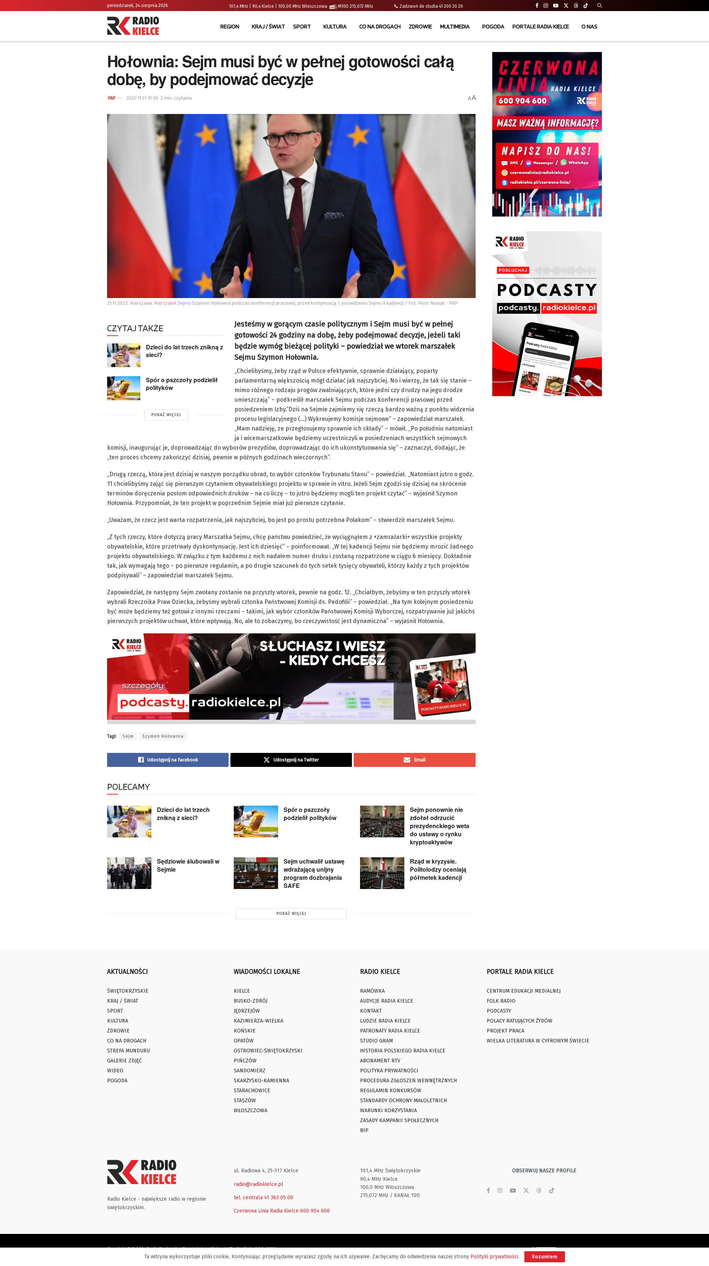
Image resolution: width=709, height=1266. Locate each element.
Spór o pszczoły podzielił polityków (182, 384)
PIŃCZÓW (245, 1061)
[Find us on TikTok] (585, 5)
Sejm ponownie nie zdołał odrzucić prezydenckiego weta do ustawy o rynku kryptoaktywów (439, 825)
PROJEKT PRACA (505, 1031)
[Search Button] (599, 5)
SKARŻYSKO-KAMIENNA (261, 1081)
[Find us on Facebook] (536, 5)
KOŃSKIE (245, 1031)
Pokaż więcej (166, 414)
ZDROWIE (420, 26)
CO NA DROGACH (380, 26)
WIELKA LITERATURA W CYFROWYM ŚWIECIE (538, 1041)
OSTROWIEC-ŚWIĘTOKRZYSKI (268, 1051)
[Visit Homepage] (134, 27)
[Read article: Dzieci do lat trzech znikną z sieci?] (123, 355)
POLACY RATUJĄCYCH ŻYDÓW (519, 1021)
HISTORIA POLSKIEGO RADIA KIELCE (402, 1051)
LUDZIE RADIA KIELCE (385, 1021)
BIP (364, 1130)
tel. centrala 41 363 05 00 (263, 1197)
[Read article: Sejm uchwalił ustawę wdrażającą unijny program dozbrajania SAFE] (256, 873)
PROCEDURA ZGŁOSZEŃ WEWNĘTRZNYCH (408, 1081)
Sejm (128, 736)
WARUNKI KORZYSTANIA (388, 1110)
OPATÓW (244, 1041)
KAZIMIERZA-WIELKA (258, 1021)
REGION (229, 26)
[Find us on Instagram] (546, 5)
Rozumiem (545, 1256)
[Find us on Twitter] (566, 5)
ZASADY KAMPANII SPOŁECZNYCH (399, 1120)
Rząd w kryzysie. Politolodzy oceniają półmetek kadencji (438, 869)
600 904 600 (315, 1211)
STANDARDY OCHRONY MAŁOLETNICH (403, 1100)
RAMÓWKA (372, 991)
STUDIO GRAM (376, 1041)
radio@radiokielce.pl (258, 1184)
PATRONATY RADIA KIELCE (390, 1031)
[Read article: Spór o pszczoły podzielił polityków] (123, 388)
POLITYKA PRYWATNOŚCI (389, 1071)
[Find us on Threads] (576, 5)
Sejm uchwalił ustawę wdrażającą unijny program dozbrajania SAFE (314, 873)
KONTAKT (371, 1011)
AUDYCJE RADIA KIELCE (386, 1001)
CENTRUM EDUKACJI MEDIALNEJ (524, 991)
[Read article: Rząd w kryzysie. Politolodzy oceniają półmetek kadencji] (382, 873)
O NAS (589, 26)
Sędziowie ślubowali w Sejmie (188, 865)
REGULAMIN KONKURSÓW (390, 1090)
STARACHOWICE (252, 1090)
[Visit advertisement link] (547, 134)
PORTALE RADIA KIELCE (541, 26)
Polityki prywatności (494, 1256)
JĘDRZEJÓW (247, 1011)
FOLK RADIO (501, 1001)
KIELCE (242, 991)
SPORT (302, 26)
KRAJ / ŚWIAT (268, 26)
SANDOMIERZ (250, 1071)
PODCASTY (499, 1011)
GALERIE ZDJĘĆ (124, 1061)
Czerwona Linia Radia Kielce (266, 1211)
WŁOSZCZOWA (250, 1110)
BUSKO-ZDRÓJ (250, 1001)
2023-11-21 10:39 (142, 98)
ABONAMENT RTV (380, 1061)
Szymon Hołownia (163, 736)
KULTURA (335, 26)
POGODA (493, 26)
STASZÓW (245, 1100)
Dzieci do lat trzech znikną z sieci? (184, 351)
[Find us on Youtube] (555, 5)
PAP (112, 98)
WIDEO (115, 1071)
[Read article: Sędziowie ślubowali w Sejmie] (129, 873)
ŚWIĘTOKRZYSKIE (127, 991)
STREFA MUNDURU (128, 1051)
